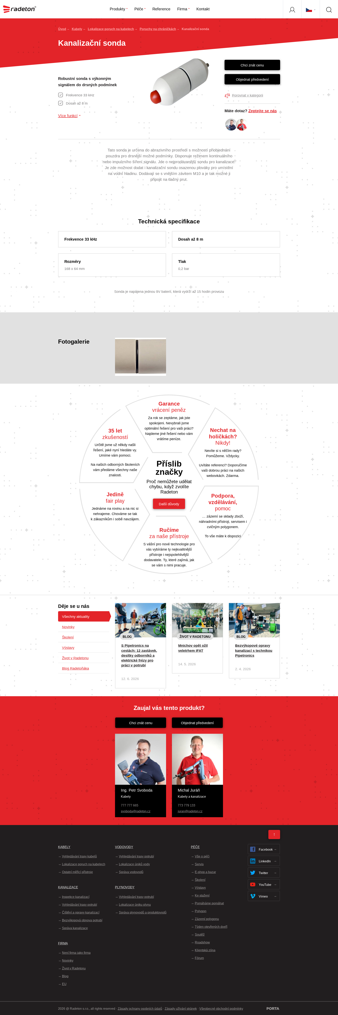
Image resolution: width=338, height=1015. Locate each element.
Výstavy (68, 648)
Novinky (68, 627)
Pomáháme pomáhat (209, 903)
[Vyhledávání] (329, 9)
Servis (199, 864)
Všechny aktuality (75, 617)
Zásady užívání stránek (181, 1008)
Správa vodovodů (131, 872)
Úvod (62, 29)
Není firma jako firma (76, 952)
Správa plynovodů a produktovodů (142, 912)
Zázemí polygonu (207, 919)
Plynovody (125, 887)
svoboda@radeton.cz (135, 811)
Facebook (266, 849)
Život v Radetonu (75, 658)
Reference (161, 9)
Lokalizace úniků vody (134, 864)
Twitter (263, 873)
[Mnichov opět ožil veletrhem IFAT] (197, 606)
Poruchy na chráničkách (158, 29)
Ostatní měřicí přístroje (77, 872)
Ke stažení (202, 895)
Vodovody (124, 847)
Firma (182, 9)
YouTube (265, 884)
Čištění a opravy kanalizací (80, 912)
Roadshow (202, 942)
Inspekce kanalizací (75, 897)
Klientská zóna (205, 950)
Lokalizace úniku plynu (135, 904)
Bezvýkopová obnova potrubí (82, 920)
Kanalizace (68, 887)
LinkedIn (265, 861)
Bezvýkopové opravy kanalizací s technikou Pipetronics (253, 650)
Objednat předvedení (252, 80)
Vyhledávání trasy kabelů (79, 856)
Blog (127, 636)
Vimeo (263, 896)
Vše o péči (202, 856)
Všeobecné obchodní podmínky (221, 1008)
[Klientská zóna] (292, 9)
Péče (138, 9)
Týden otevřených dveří (211, 926)
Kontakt (203, 9)
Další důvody (169, 504)
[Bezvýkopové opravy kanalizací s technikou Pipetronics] (254, 606)
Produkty (117, 9)
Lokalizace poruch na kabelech (111, 29)
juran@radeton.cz (190, 811)
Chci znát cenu (252, 65)
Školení (68, 637)
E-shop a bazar (205, 872)
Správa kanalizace (75, 928)
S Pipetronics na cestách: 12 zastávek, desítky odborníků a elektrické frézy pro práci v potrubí (139, 655)
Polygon (200, 911)
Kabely (77, 29)
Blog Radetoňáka (75, 668)
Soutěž (200, 934)
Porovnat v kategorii (247, 95)
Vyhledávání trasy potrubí (79, 904)
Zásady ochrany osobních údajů (140, 1008)
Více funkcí (68, 116)
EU (64, 984)
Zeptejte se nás (262, 111)
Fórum (199, 958)
